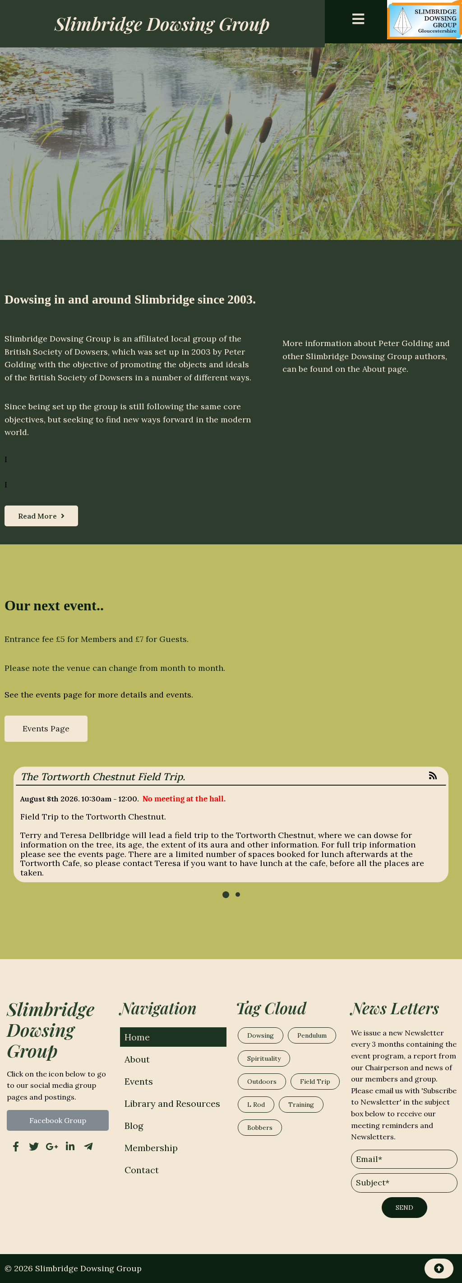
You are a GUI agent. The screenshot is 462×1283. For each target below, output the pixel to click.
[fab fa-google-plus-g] (52, 1146)
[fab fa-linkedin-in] (70, 1146)
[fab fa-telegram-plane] (88, 1146)
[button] (225, 894)
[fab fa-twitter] (34, 1146)
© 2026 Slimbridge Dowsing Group (73, 1268)
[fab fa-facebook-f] (16, 1146)
